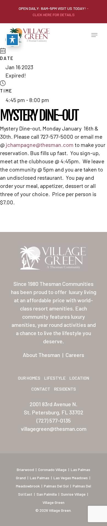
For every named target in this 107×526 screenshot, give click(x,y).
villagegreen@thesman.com (53, 428)
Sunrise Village (73, 494)
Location (79, 377)
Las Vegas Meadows (71, 477)
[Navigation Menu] (94, 35)
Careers (75, 354)
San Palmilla (46, 494)
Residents (65, 388)
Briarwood (25, 469)
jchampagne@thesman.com (40, 144)
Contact (40, 388)
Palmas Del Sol (56, 486)
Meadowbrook (28, 486)
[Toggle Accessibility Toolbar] (12, 39)
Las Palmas (39, 477)
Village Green (53, 502)
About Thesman (41, 354)
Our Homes (29, 377)
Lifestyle (55, 377)
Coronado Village (52, 469)
